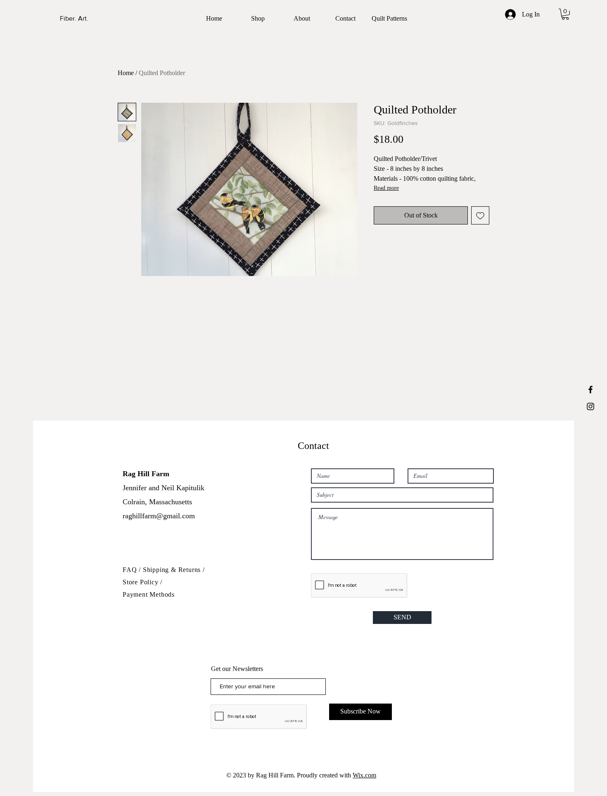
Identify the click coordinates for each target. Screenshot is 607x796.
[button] (565, 14)
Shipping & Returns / (174, 569)
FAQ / (133, 569)
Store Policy (141, 582)
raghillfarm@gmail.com (159, 516)
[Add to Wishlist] (480, 215)
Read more (386, 188)
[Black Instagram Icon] (590, 406)
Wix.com (364, 775)
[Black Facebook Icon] (590, 389)
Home (126, 72)
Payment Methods (149, 594)
